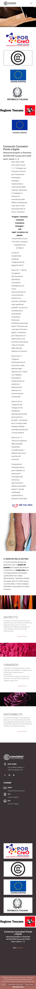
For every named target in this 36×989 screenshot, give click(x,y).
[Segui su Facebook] (5, 775)
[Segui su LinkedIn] (13, 775)
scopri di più (22, 636)
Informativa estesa (18, 987)
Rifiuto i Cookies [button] (30, 984)
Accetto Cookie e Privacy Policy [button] (15, 984)
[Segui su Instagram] (9, 775)
